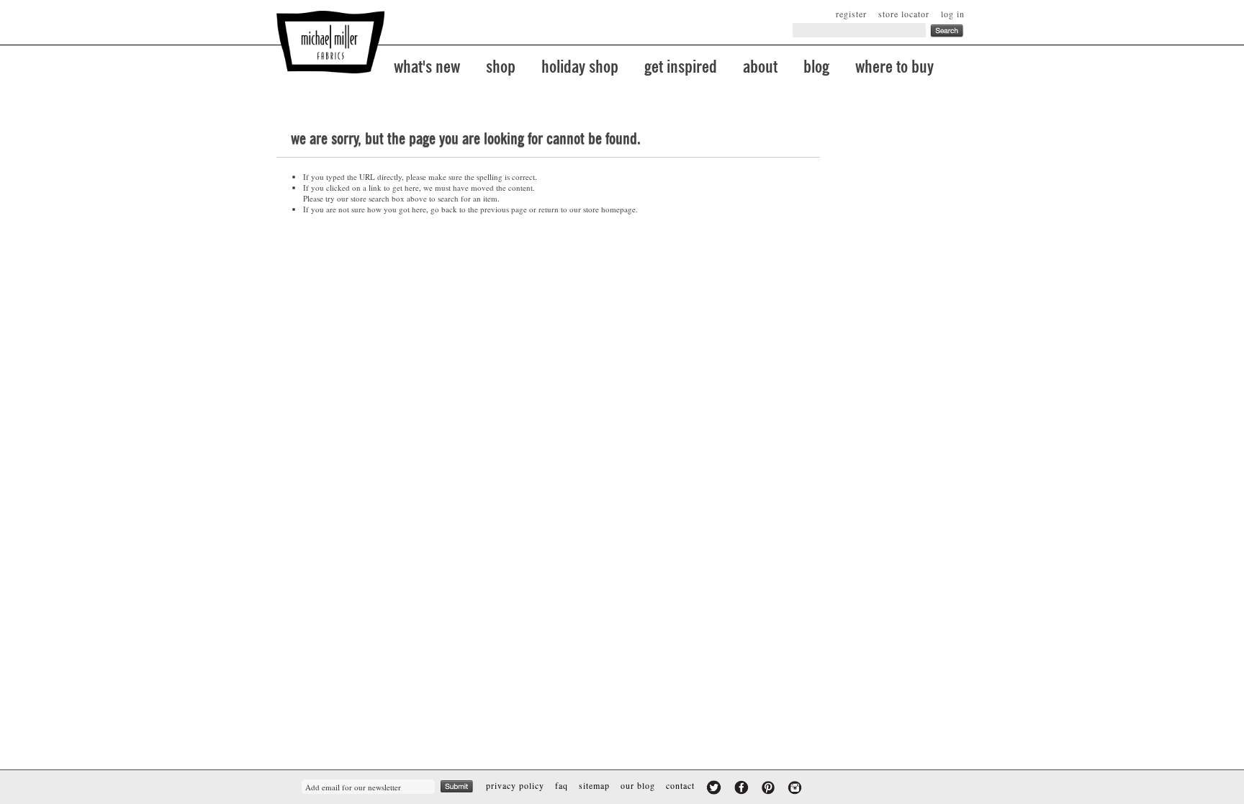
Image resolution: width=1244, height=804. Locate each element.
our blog (638, 785)
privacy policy (515, 785)
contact (680, 785)
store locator (903, 13)
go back (444, 209)
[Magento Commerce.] (330, 42)
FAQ (561, 785)
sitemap (594, 785)
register (851, 13)
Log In (953, 13)
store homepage (609, 209)
